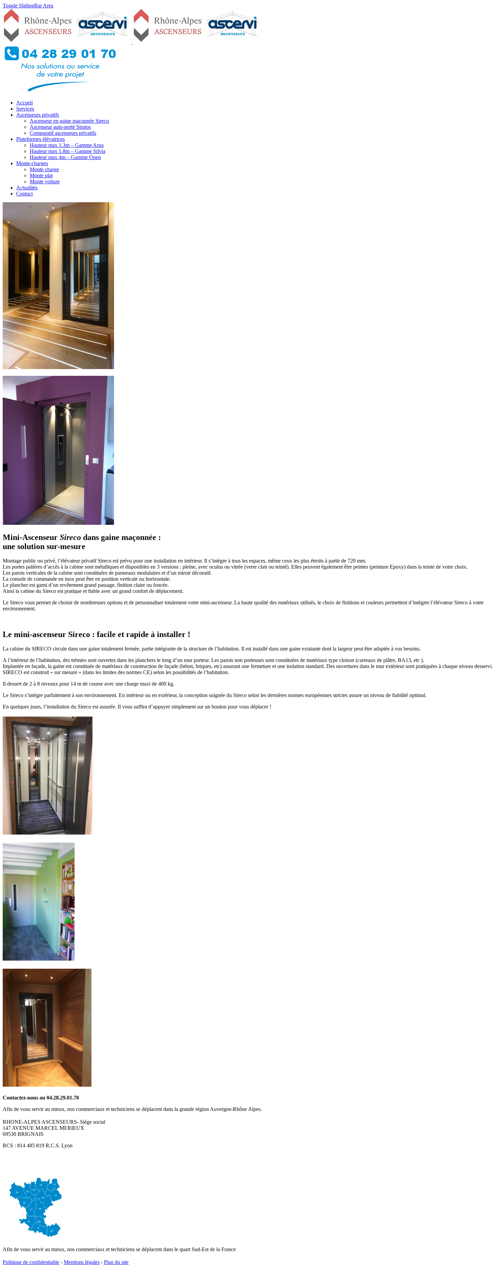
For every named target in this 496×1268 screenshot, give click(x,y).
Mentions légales (82, 1262)
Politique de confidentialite (31, 1262)
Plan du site (116, 1262)
